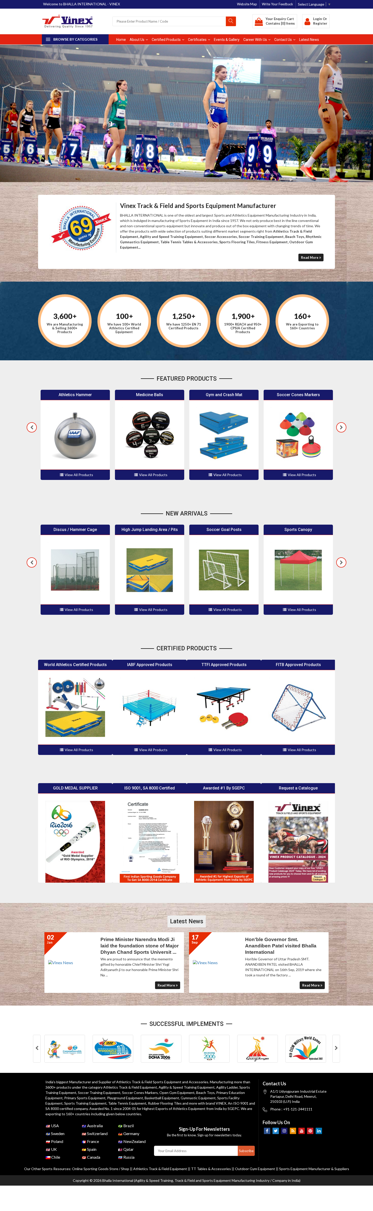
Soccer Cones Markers (140, 1092)
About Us (137, 40)
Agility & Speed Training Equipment (187, 1087)
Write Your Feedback (277, 4)
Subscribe (246, 1151)
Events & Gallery (227, 40)
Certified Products (166, 40)
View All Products (79, 475)
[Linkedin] (319, 1131)
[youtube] (301, 1131)
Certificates (197, 40)
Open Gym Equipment (177, 1092)
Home (121, 40)
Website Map (247, 4)
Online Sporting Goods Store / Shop (101, 1169)
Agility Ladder (227, 1087)
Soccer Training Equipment (99, 1092)
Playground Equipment (125, 1098)
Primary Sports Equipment (85, 1098)
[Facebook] (267, 1131)
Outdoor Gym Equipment (255, 1169)
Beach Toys (205, 1092)
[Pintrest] (310, 1131)
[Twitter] (276, 1131)
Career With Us (255, 40)
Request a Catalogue (298, 788)
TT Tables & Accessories (211, 1169)
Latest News (309, 40)
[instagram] (284, 1131)
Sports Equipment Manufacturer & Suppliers (314, 1169)
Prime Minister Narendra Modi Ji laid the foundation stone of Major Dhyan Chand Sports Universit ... (264, 946)
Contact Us (283, 40)
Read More (310, 257)
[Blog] (293, 1131)
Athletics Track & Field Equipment (130, 1087)
